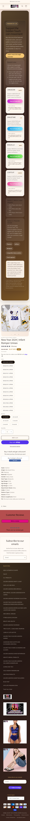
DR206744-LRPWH (8, 395)
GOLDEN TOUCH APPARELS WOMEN (14, 812)
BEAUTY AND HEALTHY (9, 621)
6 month (5, 424)
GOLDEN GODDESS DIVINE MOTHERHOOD (14, 653)
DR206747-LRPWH (8, 384)
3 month (15, 420)
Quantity (3, 428)
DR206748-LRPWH (8, 380)
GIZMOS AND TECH (8, 667)
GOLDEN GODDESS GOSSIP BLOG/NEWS (13, 678)
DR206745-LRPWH (8, 366)
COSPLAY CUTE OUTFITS (9, 632)
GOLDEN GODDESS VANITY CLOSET (12, 581)
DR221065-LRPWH (8, 362)
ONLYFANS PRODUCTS (9, 674)
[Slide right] (18, 334)
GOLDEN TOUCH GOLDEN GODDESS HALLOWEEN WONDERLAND (12, 662)
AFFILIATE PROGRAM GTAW (10, 685)
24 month (5, 420)
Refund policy (9, 815)
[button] (3, 6)
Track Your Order (7, 689)
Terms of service (25, 815)
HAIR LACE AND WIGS (9, 585)
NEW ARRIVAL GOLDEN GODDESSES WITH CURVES (14, 593)
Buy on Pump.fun (15, 101)
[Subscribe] (24, 557)
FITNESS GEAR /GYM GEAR (10, 617)
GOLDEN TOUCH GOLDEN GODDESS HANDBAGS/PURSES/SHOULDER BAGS (13, 603)
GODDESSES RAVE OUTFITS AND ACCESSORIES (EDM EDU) (11, 643)
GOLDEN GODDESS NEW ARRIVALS (12, 589)
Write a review (15, 521)
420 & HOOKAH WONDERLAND (11, 670)
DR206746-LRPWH (8, 369)
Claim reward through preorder (14, 55)
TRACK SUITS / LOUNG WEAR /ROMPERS (13, 628)
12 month (5, 417)
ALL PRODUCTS (7, 577)
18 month (15, 417)
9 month (14, 424)
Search (5, 574)
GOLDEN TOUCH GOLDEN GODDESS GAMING (12, 637)
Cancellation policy (21, 817)
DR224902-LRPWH (8, 410)
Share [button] (4, 506)
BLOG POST (6, 681)
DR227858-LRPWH (8, 403)
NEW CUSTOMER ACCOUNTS (10, 570)
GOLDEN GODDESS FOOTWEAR (11, 625)
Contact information (10, 817)
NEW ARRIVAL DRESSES (9, 614)
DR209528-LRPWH (8, 399)
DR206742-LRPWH (8, 388)
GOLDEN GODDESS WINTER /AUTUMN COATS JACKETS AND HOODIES (15, 609)
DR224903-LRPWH (8, 406)
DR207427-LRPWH (8, 373)
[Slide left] (11, 334)
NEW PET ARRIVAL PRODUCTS (11, 657)
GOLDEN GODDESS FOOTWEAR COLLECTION (14, 598)
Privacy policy (17, 815)
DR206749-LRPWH (8, 377)
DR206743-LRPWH (8, 392)
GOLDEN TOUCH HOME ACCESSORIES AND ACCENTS (14, 649)
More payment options (15, 446)
